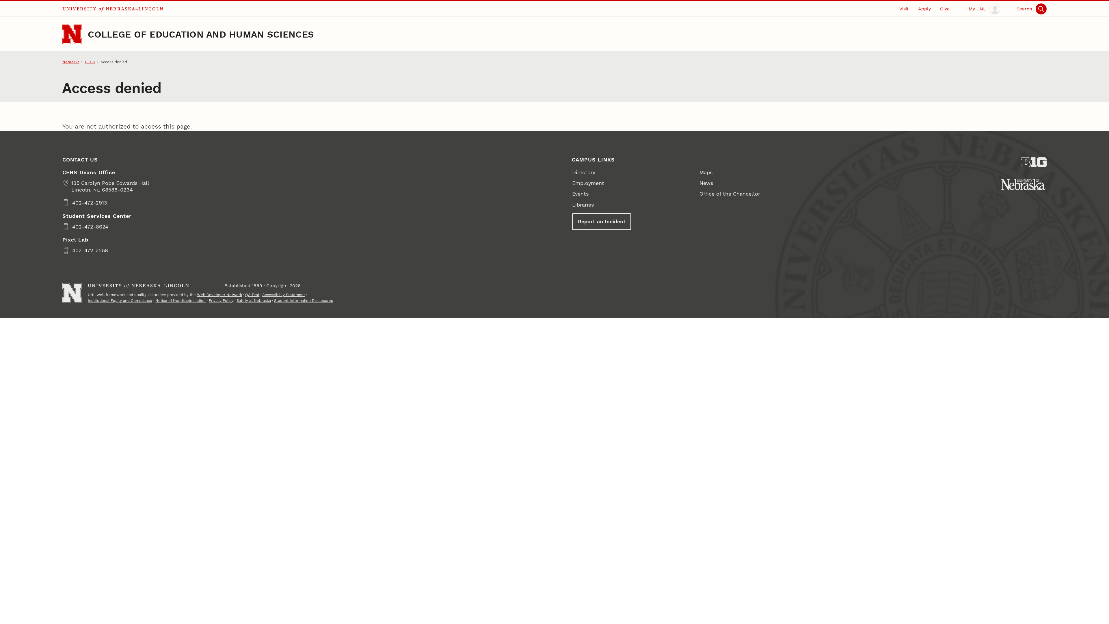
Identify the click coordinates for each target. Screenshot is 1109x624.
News (706, 183)
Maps (705, 172)
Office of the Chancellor (729, 194)
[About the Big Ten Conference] (1034, 162)
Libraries (583, 205)
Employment (588, 183)
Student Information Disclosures (303, 300)
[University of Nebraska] (1024, 184)
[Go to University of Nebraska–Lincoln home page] (72, 34)
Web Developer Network (219, 295)
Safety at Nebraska (254, 300)
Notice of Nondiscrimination (180, 300)
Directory (583, 172)
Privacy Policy (221, 300)
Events (580, 194)
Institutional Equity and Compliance (120, 300)
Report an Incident (602, 221)
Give (945, 9)
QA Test (252, 295)
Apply (924, 9)
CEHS (90, 62)
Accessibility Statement (283, 295)
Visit (904, 9)
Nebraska (70, 62)
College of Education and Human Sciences (201, 34)
